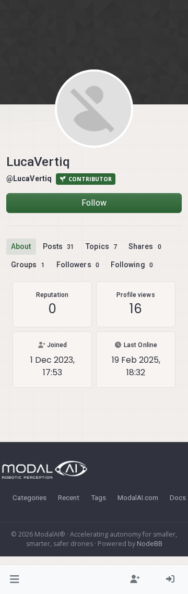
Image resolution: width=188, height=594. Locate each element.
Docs (178, 497)
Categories (29, 497)
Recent (68, 497)
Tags (98, 497)
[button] (15, 579)
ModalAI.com (138, 497)
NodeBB (149, 543)
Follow (94, 203)
